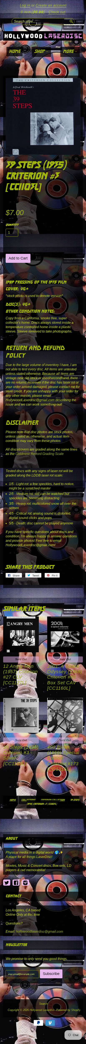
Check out (56, 12)
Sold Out (21, 659)
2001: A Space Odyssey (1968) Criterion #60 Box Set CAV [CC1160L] (64, 677)
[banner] (43, 36)
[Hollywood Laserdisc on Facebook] (16, 882)
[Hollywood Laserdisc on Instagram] (25, 882)
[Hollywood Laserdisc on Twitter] (6, 882)
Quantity (12, 225)
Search (43, 1003)
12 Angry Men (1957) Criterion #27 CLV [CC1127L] (20, 674)
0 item (33, 12)
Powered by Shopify (68, 1010)
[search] (71, 21)
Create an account (51, 5)
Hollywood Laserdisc (42, 1010)
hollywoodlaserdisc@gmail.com (39, 931)
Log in (25, 5)
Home (14, 51)
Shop (40, 51)
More (69, 51)
